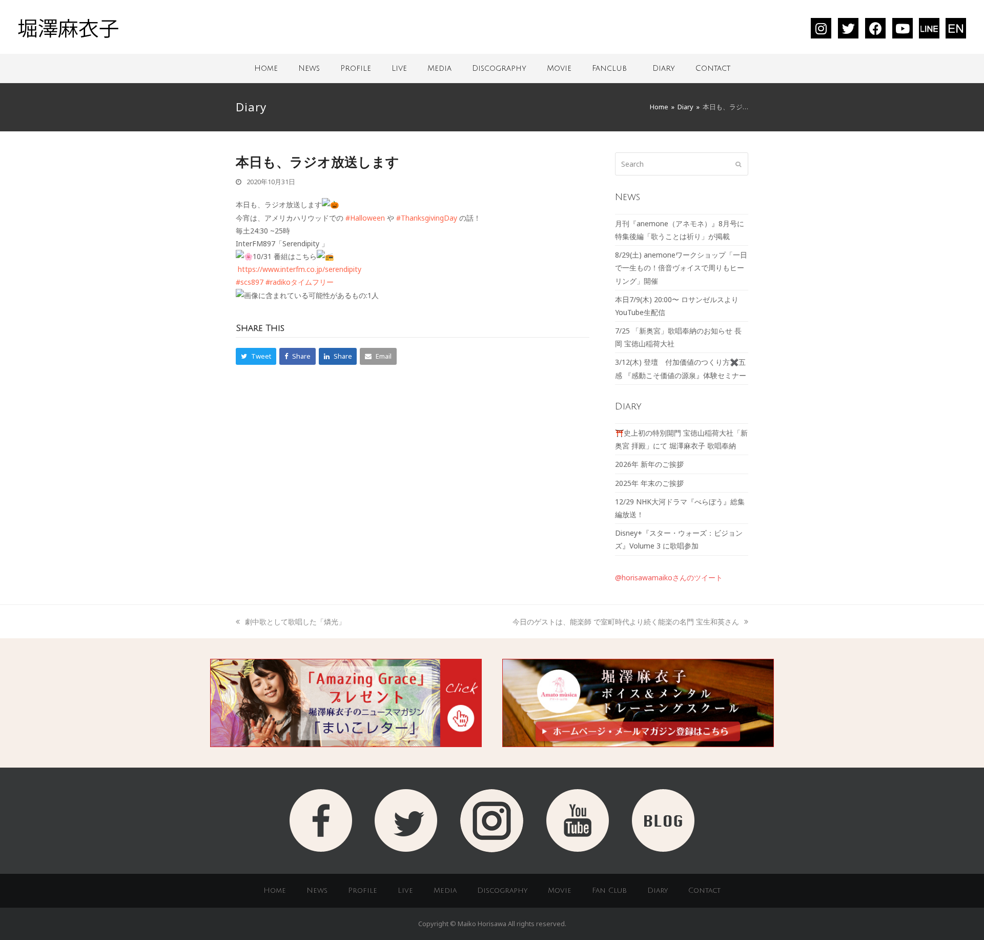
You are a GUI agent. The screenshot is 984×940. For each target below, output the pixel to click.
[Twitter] (848, 28)
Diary (663, 68)
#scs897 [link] (249, 282)
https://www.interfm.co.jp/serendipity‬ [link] (299, 269)
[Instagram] (821, 28)
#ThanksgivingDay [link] (426, 218)
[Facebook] (875, 28)
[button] (256, 356)
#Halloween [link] (365, 218)
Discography (499, 68)
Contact (712, 68)
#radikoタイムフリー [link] (299, 282)
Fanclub (609, 68)
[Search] (681, 163)
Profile (355, 68)
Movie (559, 68)
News (309, 68)
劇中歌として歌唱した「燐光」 (294, 621)
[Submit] (738, 164)
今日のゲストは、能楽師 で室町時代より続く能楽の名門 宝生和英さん (625, 621)
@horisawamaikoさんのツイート (669, 577)
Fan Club (609, 890)
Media (439, 68)
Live (399, 68)
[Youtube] (902, 28)
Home (266, 68)
